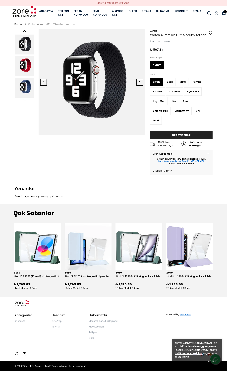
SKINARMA (163, 11)
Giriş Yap (57, 321)
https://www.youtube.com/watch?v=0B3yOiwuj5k (181, 161)
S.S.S (91, 338)
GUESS (132, 11)
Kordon (18, 24)
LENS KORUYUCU (100, 13)
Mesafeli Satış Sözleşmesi (103, 321)
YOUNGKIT (181, 11)
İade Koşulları (96, 326)
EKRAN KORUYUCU (81, 13)
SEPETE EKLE (181, 135)
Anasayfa (19, 321)
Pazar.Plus (185, 314)
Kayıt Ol (56, 326)
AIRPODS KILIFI (117, 13)
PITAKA (146, 11)
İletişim (93, 332)
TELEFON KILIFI (63, 13)
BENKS (197, 11)
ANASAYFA (46, 11)
